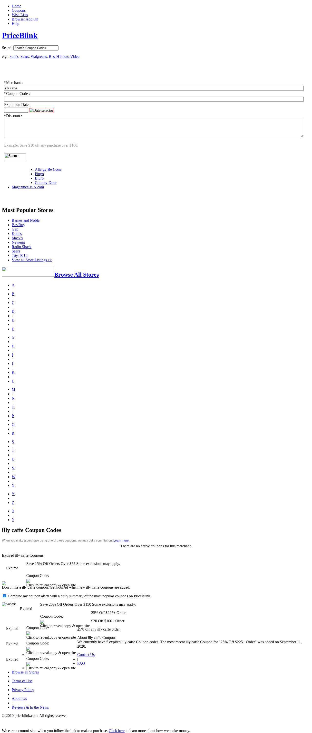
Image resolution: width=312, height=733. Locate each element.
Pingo (39, 174)
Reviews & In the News (30, 707)
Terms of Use (22, 681)
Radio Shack (21, 247)
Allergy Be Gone (48, 169)
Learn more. (121, 540)
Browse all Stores (25, 672)
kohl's (14, 56)
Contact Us (86, 655)
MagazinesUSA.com (28, 187)
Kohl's (17, 233)
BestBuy (18, 225)
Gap (15, 229)
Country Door (46, 183)
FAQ (81, 663)
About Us (19, 698)
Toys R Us (20, 255)
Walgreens (39, 56)
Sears (24, 56)
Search (7, 48)
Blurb (39, 178)
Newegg (18, 242)
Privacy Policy (23, 690)
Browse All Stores (76, 274)
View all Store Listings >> (32, 260)
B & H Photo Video (64, 56)
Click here (117, 731)
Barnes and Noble (25, 220)
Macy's (17, 238)
